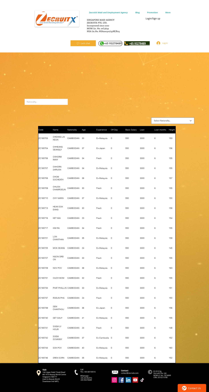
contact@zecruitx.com (129, 373)
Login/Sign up (153, 18)
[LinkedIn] (128, 380)
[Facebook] (121, 380)
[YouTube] (135, 380)
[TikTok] (142, 380)
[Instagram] (114, 380)
